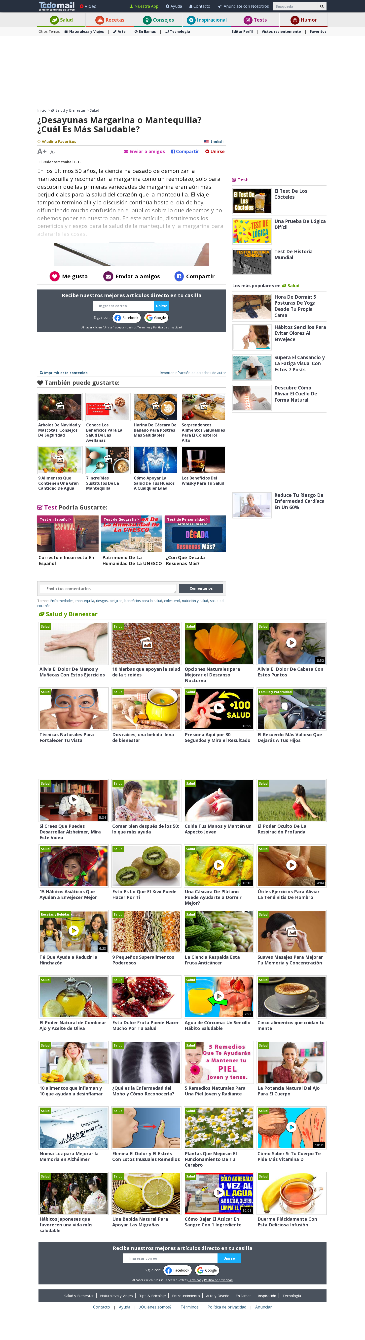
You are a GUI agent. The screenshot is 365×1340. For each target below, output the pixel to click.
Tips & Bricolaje (152, 1295)
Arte (122, 31)
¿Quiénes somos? (155, 1307)
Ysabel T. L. (71, 162)
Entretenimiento (186, 1295)
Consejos (163, 20)
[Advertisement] (182, 72)
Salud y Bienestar (69, 110)
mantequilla (84, 600)
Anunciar (263, 1307)
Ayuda (176, 6)
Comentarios (201, 588)
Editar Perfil (242, 31)
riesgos (102, 600)
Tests (260, 20)
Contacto (201, 6)
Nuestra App (146, 6)
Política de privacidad (167, 327)
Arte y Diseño (217, 1295)
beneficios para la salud (143, 600)
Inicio (41, 110)
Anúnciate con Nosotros (246, 6)
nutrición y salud (195, 600)
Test (50, 507)
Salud (66, 20)
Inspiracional (211, 20)
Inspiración (267, 1295)
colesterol (172, 600)
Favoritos (318, 31)
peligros (116, 600)
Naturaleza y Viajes (86, 31)
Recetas (114, 20)
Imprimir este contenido (66, 372)
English (217, 141)
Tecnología (180, 31)
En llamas (147, 31)
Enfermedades (61, 600)
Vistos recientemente (281, 31)
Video (91, 6)
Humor (308, 20)
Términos (143, 327)
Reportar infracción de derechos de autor (193, 372)
